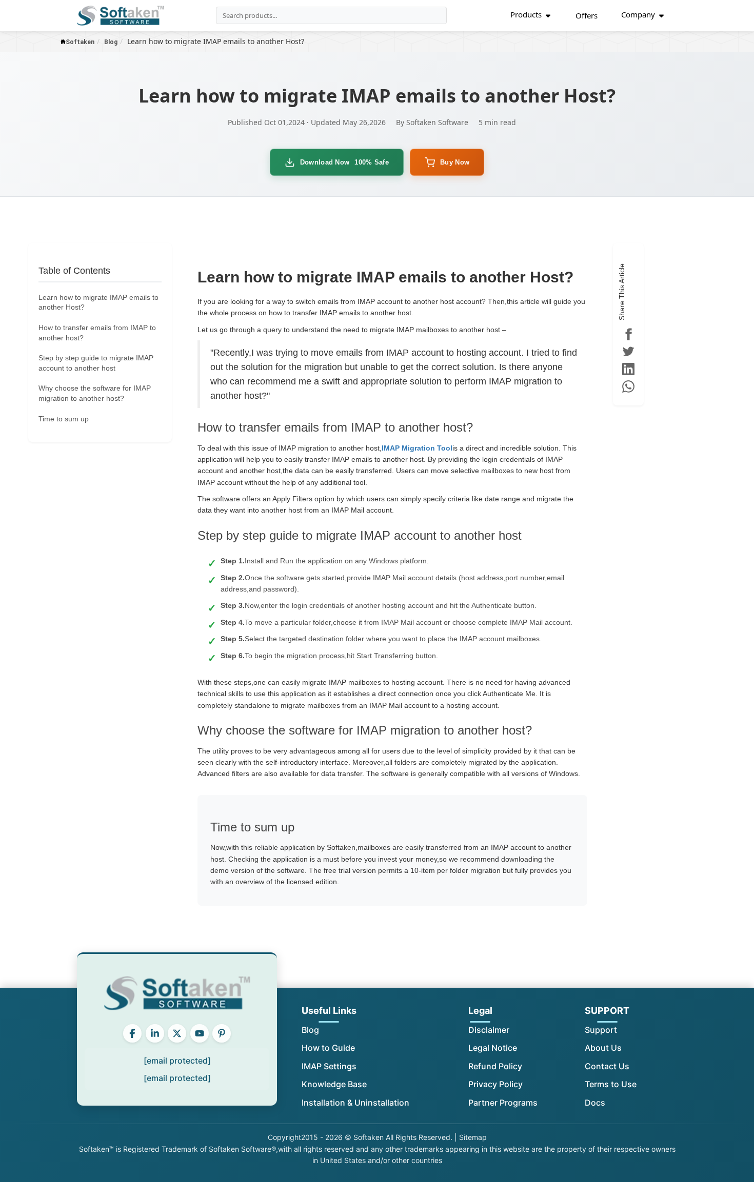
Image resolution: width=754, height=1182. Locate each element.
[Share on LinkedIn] (628, 369)
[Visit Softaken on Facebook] (132, 1033)
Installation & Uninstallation (355, 1102)
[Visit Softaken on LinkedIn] (155, 1033)
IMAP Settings (329, 1066)
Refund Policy (495, 1066)
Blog (310, 1030)
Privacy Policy (495, 1084)
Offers (587, 15)
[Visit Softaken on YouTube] (199, 1033)
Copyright (284, 1137)
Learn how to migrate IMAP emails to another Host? (98, 302)
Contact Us (607, 1066)
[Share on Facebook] (628, 334)
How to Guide (328, 1048)
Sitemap (473, 1137)
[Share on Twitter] (628, 351)
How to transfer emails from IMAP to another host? (97, 332)
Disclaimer (488, 1030)
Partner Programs (503, 1102)
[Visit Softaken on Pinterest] (221, 1033)
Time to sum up (63, 419)
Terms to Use (611, 1084)
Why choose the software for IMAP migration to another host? (94, 393)
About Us (603, 1048)
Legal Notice (492, 1048)
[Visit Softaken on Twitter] (177, 1033)
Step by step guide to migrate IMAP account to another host (95, 363)
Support (601, 1030)
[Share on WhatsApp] (628, 386)
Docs (595, 1102)
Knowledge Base (334, 1084)
